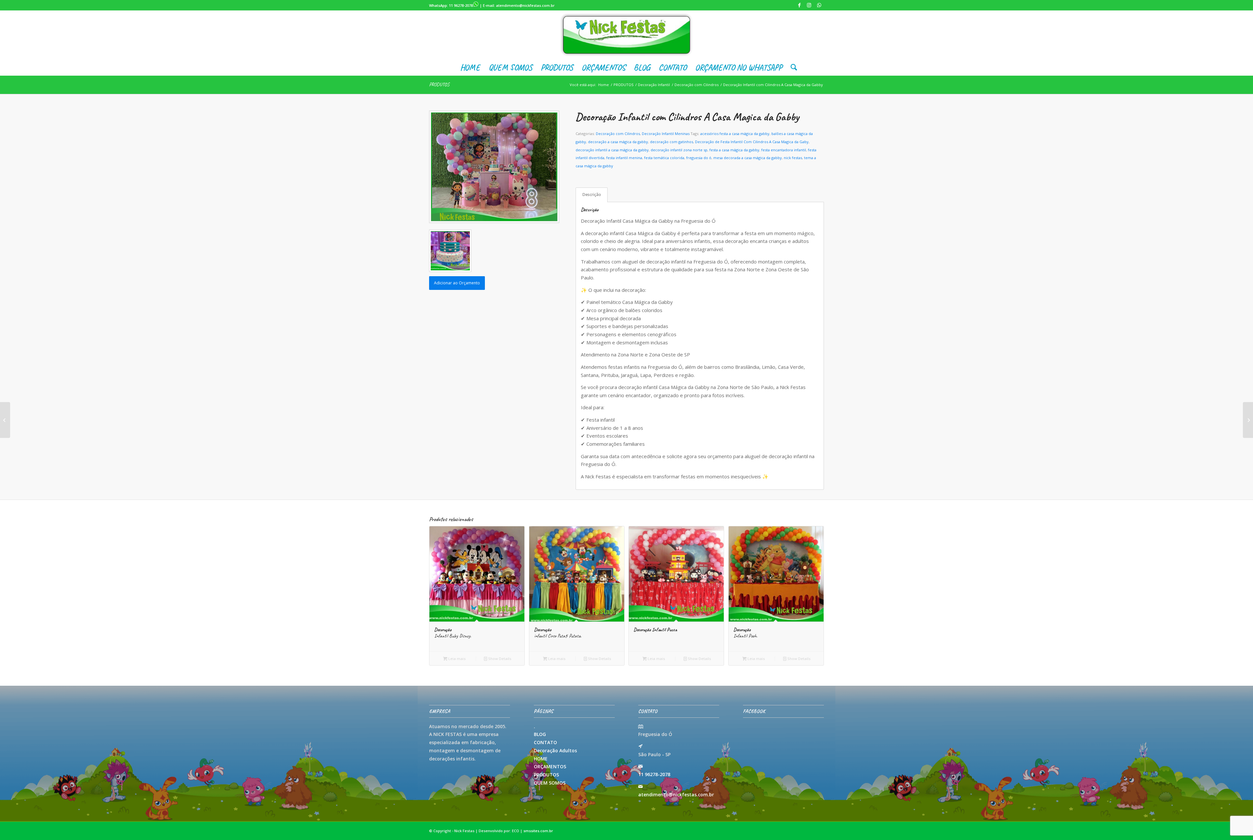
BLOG (540, 734)
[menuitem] (470, 67)
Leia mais (456, 658)
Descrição (591, 194)
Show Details (499, 658)
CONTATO (545, 742)
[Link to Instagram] (809, 5)
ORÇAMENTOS (550, 766)
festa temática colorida (664, 157)
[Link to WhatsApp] (819, 5)
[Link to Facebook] (799, 5)
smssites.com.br (538, 830)
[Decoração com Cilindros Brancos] (5, 420)
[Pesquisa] (791, 67)
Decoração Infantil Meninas (665, 133)
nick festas (793, 157)
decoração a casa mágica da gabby (618, 141)
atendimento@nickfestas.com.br (525, 5)
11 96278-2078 (461, 5)
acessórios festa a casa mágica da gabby (734, 133)
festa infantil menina (624, 157)
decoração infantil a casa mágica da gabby (612, 149)
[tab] (592, 195)
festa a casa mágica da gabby (734, 149)
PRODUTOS (439, 84)
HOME (541, 759)
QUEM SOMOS (549, 783)
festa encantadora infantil (783, 149)
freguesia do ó (698, 157)
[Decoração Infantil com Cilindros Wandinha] (1248, 420)
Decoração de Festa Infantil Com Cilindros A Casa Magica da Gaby (752, 141)
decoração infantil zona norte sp (679, 149)
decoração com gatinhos (671, 141)
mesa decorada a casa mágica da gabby (747, 157)
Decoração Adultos (555, 750)
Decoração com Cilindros (618, 133)
